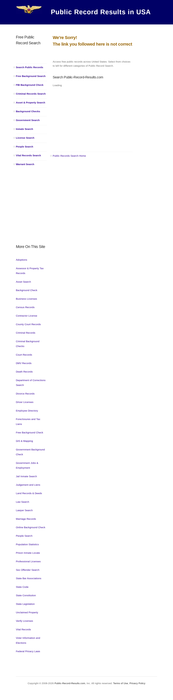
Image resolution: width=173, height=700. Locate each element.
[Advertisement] (31, 208)
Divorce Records (25, 393)
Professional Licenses (28, 561)
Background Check (26, 290)
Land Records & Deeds (29, 493)
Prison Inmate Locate (28, 552)
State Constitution (26, 595)
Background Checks (28, 111)
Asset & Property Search (30, 102)
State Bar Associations (28, 578)
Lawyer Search (24, 510)
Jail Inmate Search (26, 476)
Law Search (22, 501)
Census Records (25, 307)
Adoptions (21, 259)
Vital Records (23, 629)
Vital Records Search (28, 155)
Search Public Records (29, 67)
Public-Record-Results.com (69, 683)
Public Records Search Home (69, 155)
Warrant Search (25, 164)
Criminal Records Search (31, 93)
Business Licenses (26, 298)
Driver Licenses (24, 402)
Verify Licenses (24, 621)
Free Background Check (29, 432)
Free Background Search (31, 76)
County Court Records (28, 324)
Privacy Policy (137, 683)
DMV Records (24, 363)
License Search (25, 137)
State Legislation (25, 604)
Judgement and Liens (28, 484)
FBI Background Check (29, 85)
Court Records (24, 354)
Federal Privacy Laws (28, 651)
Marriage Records (26, 519)
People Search (24, 146)
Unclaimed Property (27, 612)
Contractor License (26, 315)
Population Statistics (27, 544)
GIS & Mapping (24, 441)
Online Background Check (30, 527)
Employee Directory (27, 410)
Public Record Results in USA (96, 11)
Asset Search (23, 281)
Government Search (28, 120)
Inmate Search (24, 129)
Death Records (24, 371)
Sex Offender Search (27, 570)
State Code (22, 587)
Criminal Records (25, 332)
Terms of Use (120, 683)
